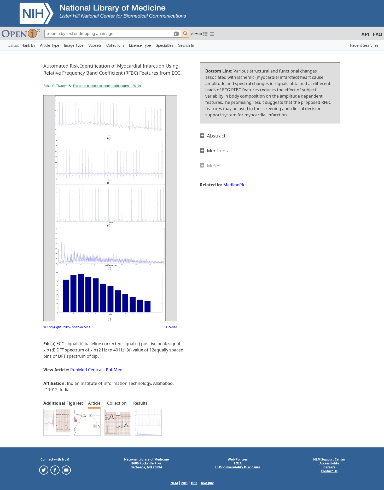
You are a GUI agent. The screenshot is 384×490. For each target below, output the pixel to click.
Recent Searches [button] (364, 45)
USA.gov (207, 483)
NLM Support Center (329, 459)
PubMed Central (86, 370)
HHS (194, 483)
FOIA (238, 463)
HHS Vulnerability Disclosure (237, 467)
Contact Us (329, 471)
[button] (28, 45)
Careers (329, 467)
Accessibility (329, 463)
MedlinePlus (235, 185)
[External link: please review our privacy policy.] (43, 470)
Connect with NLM (54, 459)
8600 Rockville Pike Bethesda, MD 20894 (146, 465)
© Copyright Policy (56, 327)
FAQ (377, 34)
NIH (184, 483)
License (171, 327)
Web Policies (238, 459)
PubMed (114, 370)
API (365, 34)
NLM (174, 483)
